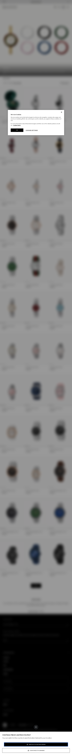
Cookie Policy (17, 125)
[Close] (36, 727)
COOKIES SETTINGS (32, 130)
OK (17, 130)
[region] (36, 122)
